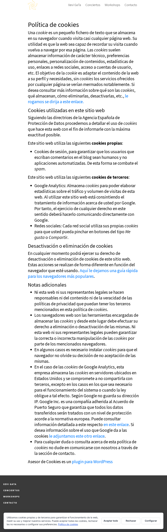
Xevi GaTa (74, 5)
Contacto (131, 5)
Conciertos (92, 5)
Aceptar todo (111, 520)
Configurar (151, 520)
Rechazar (131, 520)
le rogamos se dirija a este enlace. (78, 98)
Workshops (112, 5)
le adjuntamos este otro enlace (77, 436)
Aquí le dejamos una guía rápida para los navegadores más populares (83, 273)
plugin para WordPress (92, 461)
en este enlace (116, 424)
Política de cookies (68, 524)
